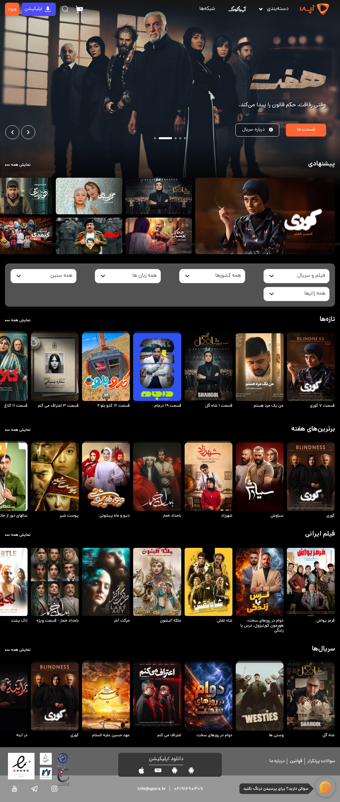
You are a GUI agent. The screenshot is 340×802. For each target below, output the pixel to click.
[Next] (28, 132)
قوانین (296, 761)
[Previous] (12, 132)
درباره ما (277, 761)
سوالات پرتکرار (321, 761)
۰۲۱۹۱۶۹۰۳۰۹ (188, 789)
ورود (12, 9)
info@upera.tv (151, 789)
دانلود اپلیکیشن (166, 759)
